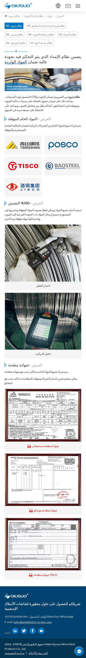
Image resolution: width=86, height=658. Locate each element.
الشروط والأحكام (38, 653)
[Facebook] (32, 631)
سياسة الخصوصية (15, 653)
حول (49, 16)
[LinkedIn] (15, 631)
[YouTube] (41, 631)
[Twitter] (24, 631)
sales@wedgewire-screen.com (33, 622)
